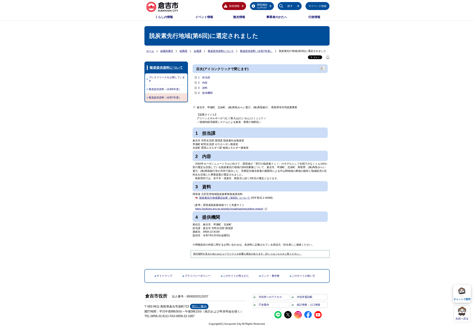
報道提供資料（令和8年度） (165, 89)
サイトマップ (164, 275)
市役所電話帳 (304, 296)
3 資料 (203, 87)
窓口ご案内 (199, 306)
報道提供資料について (221, 50)
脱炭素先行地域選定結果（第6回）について (224, 197)
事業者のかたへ (276, 17)
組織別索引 (166, 50)
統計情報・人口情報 (308, 304)
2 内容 (202, 82)
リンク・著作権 (270, 275)
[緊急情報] (234, 6)
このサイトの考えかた (236, 275)
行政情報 (314, 17)
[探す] (290, 6)
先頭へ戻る (461, 318)
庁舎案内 (264, 304)
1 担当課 (204, 77)
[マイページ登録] (318, 6)
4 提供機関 (205, 92)
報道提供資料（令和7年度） (256, 50)
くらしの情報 (164, 17)
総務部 (183, 50)
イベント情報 (204, 17)
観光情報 (239, 17)
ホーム (150, 50)
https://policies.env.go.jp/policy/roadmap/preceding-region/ (229, 208)
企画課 (197, 50)
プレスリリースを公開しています (167, 79)
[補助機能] (262, 6)
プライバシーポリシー (198, 275)
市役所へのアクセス (270, 296)
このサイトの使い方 (303, 275)
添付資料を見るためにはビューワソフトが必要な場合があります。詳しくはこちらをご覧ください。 (247, 254)
